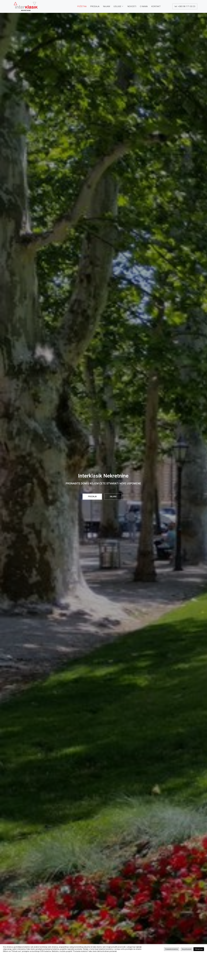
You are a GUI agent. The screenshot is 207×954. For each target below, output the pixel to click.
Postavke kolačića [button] (171, 949)
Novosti (131, 6)
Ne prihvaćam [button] (186, 949)
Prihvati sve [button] (199, 949)
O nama (144, 6)
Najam (106, 6)
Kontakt (156, 6)
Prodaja (94, 6)
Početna (82, 6)
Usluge (117, 6)
